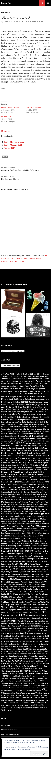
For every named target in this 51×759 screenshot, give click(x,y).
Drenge (29, 463)
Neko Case (21, 574)
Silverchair (32, 633)
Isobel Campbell (18, 519)
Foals (6, 482)
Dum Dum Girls (18, 465)
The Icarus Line (36, 663)
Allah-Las (43, 381)
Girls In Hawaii (13, 494)
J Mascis (39, 526)
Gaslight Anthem (14, 492)
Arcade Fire (14, 388)
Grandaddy (18, 499)
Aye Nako (20, 394)
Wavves (4, 700)
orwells (23, 587)
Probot (45, 607)
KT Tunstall (28, 539)
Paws (41, 594)
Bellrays (36, 402)
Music (46, 569)
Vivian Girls (14, 698)
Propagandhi (12, 610)
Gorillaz (43, 497)
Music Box (6, 3)
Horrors (18, 509)
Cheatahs (39, 429)
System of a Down (34, 654)
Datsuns (11, 448)
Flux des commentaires (10, 734)
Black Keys (22, 409)
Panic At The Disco (23, 589)
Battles (27, 399)
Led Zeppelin (39, 543)
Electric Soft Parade (11, 472)
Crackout (18, 441)
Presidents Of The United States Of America (25, 605)
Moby (3, 567)
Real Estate (29, 621)
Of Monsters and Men (14, 584)
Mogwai (9, 566)
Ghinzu (44, 492)
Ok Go (34, 584)
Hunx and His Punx (8, 514)
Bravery (4, 422)
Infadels (28, 516)
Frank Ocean (38, 482)
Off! (42, 582)
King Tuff (9, 539)
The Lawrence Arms (38, 668)
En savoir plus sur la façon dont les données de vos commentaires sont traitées (24, 258)
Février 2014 (6, 117)
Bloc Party (18, 414)
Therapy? (5, 675)
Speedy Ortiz (26, 641)
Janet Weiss (11, 524)
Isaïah (9, 519)
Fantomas (19, 477)
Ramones (44, 618)
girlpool (4, 494)
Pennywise (26, 597)
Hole (13, 509)
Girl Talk (21, 494)
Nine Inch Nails (8, 579)
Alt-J (8, 383)
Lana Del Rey (30, 541)
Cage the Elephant (38, 424)
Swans (8, 654)
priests (29, 607)
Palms (13, 589)
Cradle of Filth (27, 441)
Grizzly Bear (33, 502)
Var (5, 695)
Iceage (30, 513)
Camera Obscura (14, 426)
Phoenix (24, 599)
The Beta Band (12, 658)
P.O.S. (44, 587)
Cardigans (24, 426)
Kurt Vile (36, 538)
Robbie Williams (44, 623)
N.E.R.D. (31, 572)
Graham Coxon (7, 499)
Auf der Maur (10, 394)
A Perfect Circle (18, 386)
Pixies (6, 602)
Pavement (34, 594)
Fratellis (14, 485)
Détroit (44, 465)
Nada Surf (38, 572)
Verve (35, 695)
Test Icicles (39, 656)
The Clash (29, 658)
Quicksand (15, 615)
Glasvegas (28, 494)
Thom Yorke (33, 681)
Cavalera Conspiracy (8, 429)
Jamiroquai (25, 521)
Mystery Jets (23, 572)
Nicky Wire (20, 577)
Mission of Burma (42, 564)
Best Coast (6, 404)
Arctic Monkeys (27, 388)
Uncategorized (9, 693)
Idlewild (37, 513)
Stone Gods (8, 646)
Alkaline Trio (34, 381)
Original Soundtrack (12, 587)
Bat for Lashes (19, 399)
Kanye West (37, 533)
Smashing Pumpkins (35, 636)
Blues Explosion (15, 417)
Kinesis (35, 536)
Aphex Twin (29, 386)
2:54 (38, 374)
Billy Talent (18, 407)
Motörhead (18, 569)
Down (8, 463)
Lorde (46, 546)
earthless (27, 467)
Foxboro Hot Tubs (27, 482)
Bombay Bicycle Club (9, 420)
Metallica (4, 561)
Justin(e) (18, 533)
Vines (44, 695)
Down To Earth (16, 463)
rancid (3, 621)
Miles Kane (11, 564)
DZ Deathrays (35, 465)
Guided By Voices (11, 504)
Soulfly (33, 639)
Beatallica (16, 402)
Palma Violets (6, 589)
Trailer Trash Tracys (8, 688)
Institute (34, 516)
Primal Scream (37, 607)
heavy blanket (24, 507)
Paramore (39, 589)
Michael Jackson (25, 561)
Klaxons (16, 538)
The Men (24, 670)
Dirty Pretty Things (34, 458)
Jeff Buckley (29, 524)
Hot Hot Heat (39, 509)
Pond (12, 605)
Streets (3, 649)
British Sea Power (28, 422)
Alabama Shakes (39, 376)
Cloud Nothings (41, 436)
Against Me (25, 376)
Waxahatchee (12, 700)
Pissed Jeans (40, 599)
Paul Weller (26, 594)
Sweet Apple (22, 654)
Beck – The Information (10, 107)
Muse (41, 569)
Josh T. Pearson (31, 531)
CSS (2, 443)
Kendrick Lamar (23, 536)
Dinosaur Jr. (22, 458)
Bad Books (41, 394)
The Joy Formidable (28, 666)
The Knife (10, 668)
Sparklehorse (16, 641)
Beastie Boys (6, 402)
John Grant (27, 528)
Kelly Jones (13, 536)
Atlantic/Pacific (14, 391)
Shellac (12, 633)
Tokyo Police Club (7, 685)
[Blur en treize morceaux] (38, 301)
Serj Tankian (30, 631)
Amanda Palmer (16, 384)
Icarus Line (23, 514)
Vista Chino (5, 698)
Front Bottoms (31, 485)
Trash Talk (28, 688)
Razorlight (21, 621)
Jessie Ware (15, 526)
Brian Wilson (17, 422)
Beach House (35, 399)
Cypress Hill (13, 443)
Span (10, 641)
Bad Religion (11, 396)
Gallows (35, 490)
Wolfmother (9, 705)
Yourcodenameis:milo (38, 707)
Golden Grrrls (34, 497)
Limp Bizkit (17, 546)
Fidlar (6, 479)
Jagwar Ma (38, 519)
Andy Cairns (38, 384)
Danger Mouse (31, 445)
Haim (3, 507)
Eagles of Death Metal (9, 467)
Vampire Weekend (36, 693)
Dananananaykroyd (18, 445)
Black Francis (12, 409)
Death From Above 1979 (11, 453)
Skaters (39, 633)
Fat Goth (38, 477)
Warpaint (44, 698)
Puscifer (18, 612)
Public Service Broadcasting (28, 610)
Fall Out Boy (11, 477)
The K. (3, 668)
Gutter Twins (33, 504)
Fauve (43, 477)
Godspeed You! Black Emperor (13, 497)
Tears (15, 656)
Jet (21, 526)
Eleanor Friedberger (35, 470)
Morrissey (38, 566)
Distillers (20, 460)
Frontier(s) (40, 485)
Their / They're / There (12, 666)
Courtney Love (9, 441)
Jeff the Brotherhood (41, 524)
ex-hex (37, 474)
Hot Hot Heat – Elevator (10, 177)
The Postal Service (7, 673)
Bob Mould (44, 417)
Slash (44, 633)
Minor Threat (30, 564)
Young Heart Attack (23, 708)
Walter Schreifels (34, 698)
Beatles (24, 401)
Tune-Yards (8, 690)
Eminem (4, 474)
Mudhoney (34, 569)
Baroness (37, 397)
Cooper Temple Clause (37, 438)
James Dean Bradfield (13, 521)
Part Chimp (34, 591)
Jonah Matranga (18, 531)
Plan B (39, 602)
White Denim (9, 703)
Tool (24, 685)
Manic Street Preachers (20, 550)
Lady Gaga (11, 541)
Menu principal (48, 3)
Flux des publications (9, 730)
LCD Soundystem (27, 543)
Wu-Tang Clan (19, 705)
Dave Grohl (27, 448)
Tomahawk (18, 685)
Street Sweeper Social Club (16, 649)
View (40, 695)
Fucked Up (12, 487)
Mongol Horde (18, 567)
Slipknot (19, 636)
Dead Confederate (12, 450)
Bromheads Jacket (11, 424)
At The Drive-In (37, 391)
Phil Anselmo (16, 599)
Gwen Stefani (43, 504)
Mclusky (4, 559)
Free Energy (21, 485)
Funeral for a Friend (36, 487)
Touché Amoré (39, 685)
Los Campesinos (7, 548)
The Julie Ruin (42, 666)
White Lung (28, 703)
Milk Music (20, 564)
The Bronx (22, 658)
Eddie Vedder (36, 467)
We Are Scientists (24, 700)
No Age (26, 579)
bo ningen (21, 420)
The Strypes (40, 676)
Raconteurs (30, 615)
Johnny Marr (6, 531)
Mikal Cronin (38, 561)
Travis (34, 688)
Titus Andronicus (42, 683)
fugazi (19, 487)
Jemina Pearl (5, 526)
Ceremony (30, 429)
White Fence (18, 703)
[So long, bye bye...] (13, 301)
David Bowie (37, 448)
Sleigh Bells (11, 636)
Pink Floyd (31, 599)
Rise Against (15, 623)
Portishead (18, 605)
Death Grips (26, 453)
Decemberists (36, 453)
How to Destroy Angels (25, 511)
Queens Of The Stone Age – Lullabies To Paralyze (20, 168)
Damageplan (31, 443)
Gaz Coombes (25, 492)
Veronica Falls (28, 695)
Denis (18, 22)
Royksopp (44, 626)
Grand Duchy (27, 499)
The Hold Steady (16, 664)
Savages (4, 628)
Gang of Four (43, 490)
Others (28, 587)
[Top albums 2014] (13, 325)
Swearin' (14, 653)
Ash (7, 391)
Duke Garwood (6, 465)
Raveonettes (11, 620)
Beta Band (14, 405)
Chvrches (39, 433)
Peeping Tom (16, 597)
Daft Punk (23, 443)
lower (16, 548)
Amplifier (30, 384)
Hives (45, 506)
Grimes (17, 502)
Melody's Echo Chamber (16, 559)
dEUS (32, 456)
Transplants (20, 688)
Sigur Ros (24, 633)
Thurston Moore (7, 683)
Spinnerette (35, 641)
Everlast (15, 474)
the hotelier (26, 664)
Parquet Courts (12, 591)
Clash (31, 436)
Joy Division (41, 531)
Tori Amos (30, 685)
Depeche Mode (12, 456)
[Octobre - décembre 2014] (38, 325)
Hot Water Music (10, 511)
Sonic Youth (13, 639)
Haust (13, 507)
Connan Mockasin (15, 438)
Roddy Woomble (23, 626)
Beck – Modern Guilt (33, 107)
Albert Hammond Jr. (32, 378)
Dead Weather (24, 450)
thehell (31, 661)
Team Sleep (9, 656)
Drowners (36, 463)
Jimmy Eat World (29, 526)
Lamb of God (20, 541)
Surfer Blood (42, 651)
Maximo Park (29, 556)
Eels (43, 467)
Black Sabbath (38, 412)
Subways (36, 649)
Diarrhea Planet (7, 458)
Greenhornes (9, 502)
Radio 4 (37, 615)
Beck (5, 157)
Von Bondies (23, 698)
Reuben (8, 623)
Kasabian (5, 536)
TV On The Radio (19, 690)
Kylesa (42, 538)
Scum (3, 631)
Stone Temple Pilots (32, 646)
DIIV (15, 458)
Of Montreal (27, 584)
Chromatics (24, 433)
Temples (32, 656)
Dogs (47, 460)
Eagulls (20, 467)
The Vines (12, 678)
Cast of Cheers (34, 426)
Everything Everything (26, 474)
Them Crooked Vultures (10, 671)
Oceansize (24, 582)
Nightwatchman (29, 577)
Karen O (46, 533)
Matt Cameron (18, 556)
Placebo (21, 602)
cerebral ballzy (21, 429)
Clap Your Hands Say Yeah (19, 436)
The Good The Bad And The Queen (16, 661)
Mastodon (9, 556)
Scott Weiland (28, 628)
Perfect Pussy (35, 597)
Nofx (3, 582)
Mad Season (37, 548)
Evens (9, 474)
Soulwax (39, 639)
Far (24, 477)
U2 (2, 693)
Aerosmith (17, 376)
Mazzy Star (39, 556)
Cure (6, 443)
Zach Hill (9, 710)
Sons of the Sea (24, 639)
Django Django (40, 460)
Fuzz (30, 490)
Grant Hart (36, 499)
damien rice (41, 443)
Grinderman (24, 502)
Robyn (14, 626)
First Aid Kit (14, 479)
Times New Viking (20, 683)
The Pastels (43, 671)
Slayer (3, 636)
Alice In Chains (23, 381)
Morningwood (29, 567)
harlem (7, 507)
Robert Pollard (6, 626)
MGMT (15, 561)
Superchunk (8, 651)
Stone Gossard (18, 646)
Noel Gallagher (42, 579)
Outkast (39, 587)
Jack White (30, 519)
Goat (45, 494)
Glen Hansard (38, 494)
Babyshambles (30, 393)
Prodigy (4, 609)
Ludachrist (22, 548)
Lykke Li (30, 548)
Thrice (41, 680)
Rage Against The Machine (16, 618)
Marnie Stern (26, 554)
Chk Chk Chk (36, 431)
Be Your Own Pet (25, 404)
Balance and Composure (25, 397)
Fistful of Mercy (30, 479)
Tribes (39, 688)
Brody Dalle (39, 422)
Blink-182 (9, 414)
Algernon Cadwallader (9, 381)
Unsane (18, 693)
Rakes (29, 618)
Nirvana (19, 579)
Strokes (29, 649)
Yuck (3, 710)
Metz (11, 561)
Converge (25, 438)
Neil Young (12, 574)
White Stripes (38, 703)
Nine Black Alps (42, 576)
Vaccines (24, 693)
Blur (24, 417)
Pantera (33, 589)
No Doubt (32, 579)
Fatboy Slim (30, 477)
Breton (10, 422)
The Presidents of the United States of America (31, 673)
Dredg (24, 463)
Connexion (5, 725)
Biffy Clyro (36, 404)
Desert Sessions (24, 456)
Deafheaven (34, 450)
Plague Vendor (30, 602)
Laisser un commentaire (33, 22)
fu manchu (24, 487)
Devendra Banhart (42, 456)
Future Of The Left (19, 489)
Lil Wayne (8, 546)
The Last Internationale (22, 668)
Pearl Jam (6, 596)
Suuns (3, 654)
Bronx (20, 424)
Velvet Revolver (17, 695)
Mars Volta (35, 554)
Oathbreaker (15, 582)
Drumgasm (44, 463)
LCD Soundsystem (14, 543)
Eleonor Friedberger (25, 472)
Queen (31, 612)
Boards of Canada (33, 417)
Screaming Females (40, 628)
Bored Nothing (31, 419)
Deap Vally (44, 450)
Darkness (4, 448)
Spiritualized (44, 641)
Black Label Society (32, 409)
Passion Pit (42, 591)
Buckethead (28, 424)
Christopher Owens (12, 433)
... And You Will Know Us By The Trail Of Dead (18, 374)
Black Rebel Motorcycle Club (19, 411)
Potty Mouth (27, 605)
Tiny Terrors (31, 683)
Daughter (19, 448)
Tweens (29, 690)
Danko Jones (42, 445)
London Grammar (37, 546)
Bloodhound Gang (35, 414)
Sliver (24, 636)
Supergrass (32, 651)
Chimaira (28, 431)
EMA (44, 472)
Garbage (4, 492)
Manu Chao (37, 551)
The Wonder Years (22, 678)
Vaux (8, 695)
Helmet (40, 507)
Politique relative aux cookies (20, 749)
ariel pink (39, 388)
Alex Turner (44, 379)
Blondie (25, 414)
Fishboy (22, 479)
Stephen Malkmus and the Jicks (28, 644)
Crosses (46, 441)
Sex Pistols (38, 631)
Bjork (25, 407)
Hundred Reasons (40, 511)
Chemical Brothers (18, 431)
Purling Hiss (10, 612)
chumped (32, 433)
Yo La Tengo (10, 707)
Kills (30, 536)
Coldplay (4, 438)
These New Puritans (18, 676)
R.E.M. (22, 615)
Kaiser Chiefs (27, 533)
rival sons (34, 623)
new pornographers (32, 574)
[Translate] (5, 131)
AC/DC (10, 376)
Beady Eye (44, 399)
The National (33, 671)
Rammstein (36, 618)
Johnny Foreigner (37, 528)
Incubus (21, 516)
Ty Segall (46, 690)
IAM (17, 514)
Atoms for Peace (26, 391)
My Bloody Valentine (9, 572)
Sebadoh (8, 631)
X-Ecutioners (29, 705)
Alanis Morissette (16, 378)
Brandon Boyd (42, 420)
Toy (47, 685)
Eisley (25, 470)
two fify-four (36, 690)
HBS (17, 507)
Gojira (27, 497)
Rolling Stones (35, 626)
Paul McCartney (16, 594)
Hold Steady (6, 509)
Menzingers (30, 559)
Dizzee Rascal (29, 460)
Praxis (34, 605)
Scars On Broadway (15, 628)
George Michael (36, 492)
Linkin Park (26, 546)
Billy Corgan (10, 407)
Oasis (8, 582)
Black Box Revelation (34, 407)
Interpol (41, 516)
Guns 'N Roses (23, 504)
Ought (33, 587)
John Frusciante (16, 528)
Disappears (46, 458)
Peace (45, 594)
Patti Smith (5, 594)
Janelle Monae (35, 521)
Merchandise (42, 558)
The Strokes (30, 676)
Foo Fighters (15, 481)
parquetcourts (25, 591)
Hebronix (33, 507)
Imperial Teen (13, 516)
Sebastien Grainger (19, 631)
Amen (25, 384)
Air (31, 376)
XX (35, 705)
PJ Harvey (13, 602)
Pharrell (8, 599)
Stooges (43, 646)
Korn (21, 538)
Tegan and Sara (22, 656)
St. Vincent (12, 644)
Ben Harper (44, 402)
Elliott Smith (37, 472)
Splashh (4, 644)
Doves (3, 463)
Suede (42, 649)
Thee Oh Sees (39, 658)
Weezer (34, 700)
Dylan (27, 465)
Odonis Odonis (34, 582)
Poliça (7, 605)
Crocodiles (38, 441)
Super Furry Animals (20, 651)
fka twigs (39, 479)
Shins (17, 633)
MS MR (26, 569)
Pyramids (25, 612)
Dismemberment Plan (9, 460)
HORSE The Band (27, 509)
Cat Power (43, 426)
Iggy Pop (43, 514)
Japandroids (20, 524)
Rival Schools (25, 623)
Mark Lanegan (14, 553)
